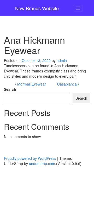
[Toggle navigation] (78, 8)
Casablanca (67, 84)
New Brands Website (37, 8)
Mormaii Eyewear (31, 84)
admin (62, 60)
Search (10, 89)
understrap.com (42, 163)
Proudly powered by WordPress (30, 158)
